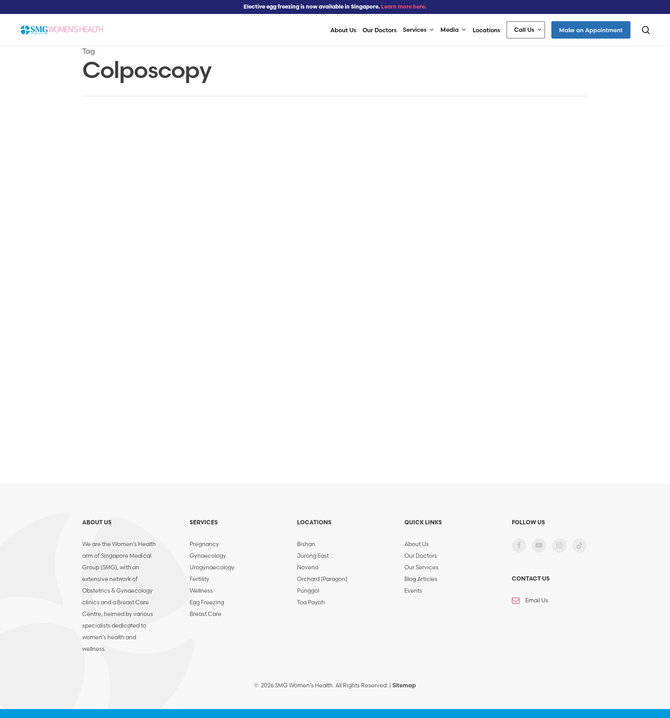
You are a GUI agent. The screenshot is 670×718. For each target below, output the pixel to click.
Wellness (201, 590)
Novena (307, 567)
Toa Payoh (311, 602)
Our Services (421, 567)
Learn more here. (404, 7)
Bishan (306, 544)
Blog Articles (420, 579)
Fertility (199, 579)
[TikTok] (579, 550)
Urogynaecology (212, 567)
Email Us (536, 600)
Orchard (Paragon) (322, 579)
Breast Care (205, 613)
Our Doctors (420, 555)
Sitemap (404, 685)
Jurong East (313, 555)
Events (413, 590)
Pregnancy (204, 544)
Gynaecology (208, 555)
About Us (416, 544)
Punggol (308, 590)
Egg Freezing (207, 602)
